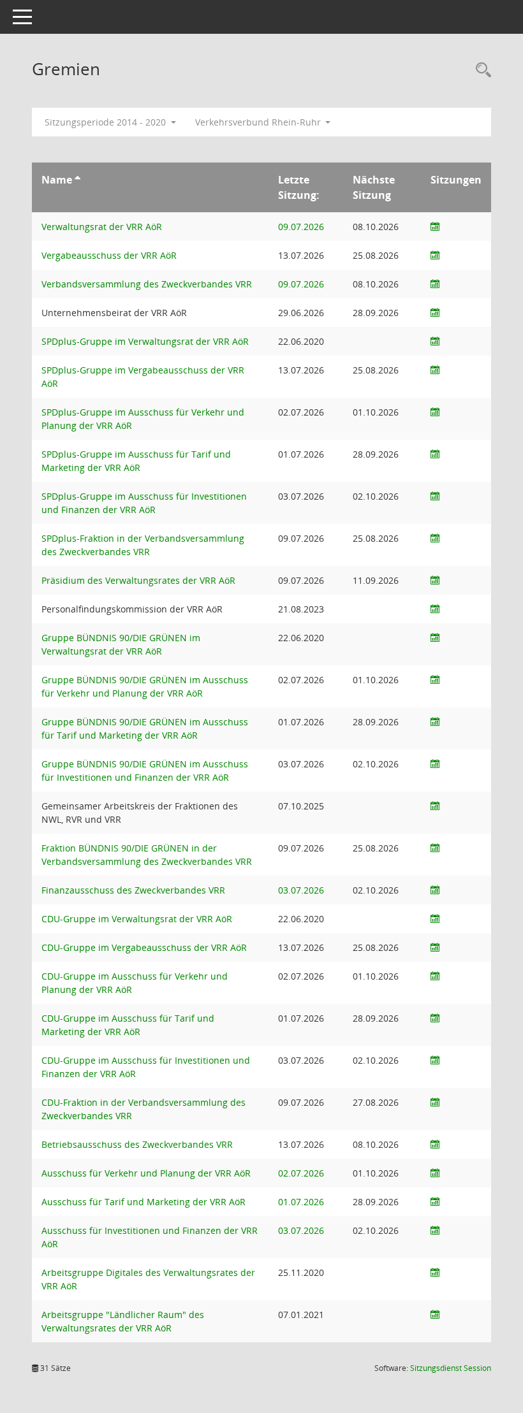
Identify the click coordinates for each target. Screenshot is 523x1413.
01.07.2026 (301, 1202)
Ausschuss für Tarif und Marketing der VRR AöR (143, 1202)
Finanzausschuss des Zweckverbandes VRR (133, 890)
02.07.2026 (301, 1173)
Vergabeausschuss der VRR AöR (109, 255)
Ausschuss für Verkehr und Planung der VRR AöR (146, 1173)
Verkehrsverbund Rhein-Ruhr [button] (259, 122)
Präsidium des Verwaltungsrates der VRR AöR (138, 580)
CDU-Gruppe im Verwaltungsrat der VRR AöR (136, 919)
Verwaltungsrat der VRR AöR (101, 227)
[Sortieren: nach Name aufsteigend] (77, 180)
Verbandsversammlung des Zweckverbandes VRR (146, 284)
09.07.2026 (301, 227)
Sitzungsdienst (450, 1368)
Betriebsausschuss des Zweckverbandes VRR (137, 1144)
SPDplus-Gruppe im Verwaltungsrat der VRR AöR (145, 341)
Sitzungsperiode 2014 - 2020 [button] (106, 122)
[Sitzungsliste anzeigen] (435, 227)
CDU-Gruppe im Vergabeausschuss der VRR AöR (144, 947)
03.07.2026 (301, 890)
